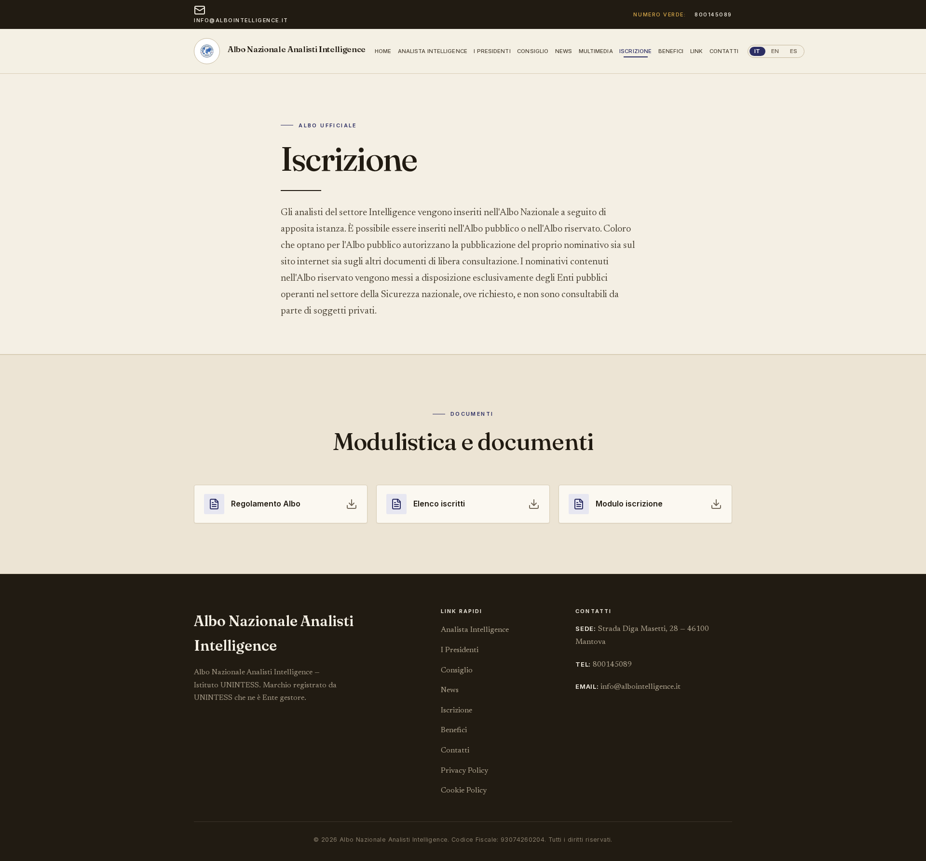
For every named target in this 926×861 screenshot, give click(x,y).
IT (757, 51)
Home (383, 51)
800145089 (713, 14)
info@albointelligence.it (640, 687)
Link (696, 51)
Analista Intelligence (432, 51)
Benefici (671, 51)
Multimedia (596, 51)
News (563, 51)
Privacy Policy (464, 771)
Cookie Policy (464, 790)
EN (775, 51)
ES (794, 51)
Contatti (723, 51)
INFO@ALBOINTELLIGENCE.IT (241, 20)
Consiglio (532, 51)
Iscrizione (635, 51)
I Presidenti (492, 51)
